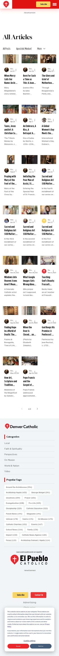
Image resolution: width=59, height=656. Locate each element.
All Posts (6, 48)
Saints (28, 519)
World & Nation (11, 466)
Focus (12, 540)
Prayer (31, 497)
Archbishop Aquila (17, 492)
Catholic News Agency (35, 534)
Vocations (14, 497)
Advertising (29, 602)
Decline (40, 646)
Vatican (13, 519)
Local (7, 443)
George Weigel (41, 492)
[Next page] (37, 408)
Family (33, 529)
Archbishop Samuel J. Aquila (36, 540)
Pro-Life (36, 503)
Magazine (35, 513)
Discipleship (14, 508)
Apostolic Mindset (24, 48)
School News (15, 529)
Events (37, 524)
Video (7, 471)
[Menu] (54, 4)
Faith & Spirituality (13, 449)
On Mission (9, 460)
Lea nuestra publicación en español (29, 552)
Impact (12, 534)
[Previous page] (21, 408)
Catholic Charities (17, 524)
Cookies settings (30, 641)
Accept (18, 646)
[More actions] (17, 69)
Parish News (15, 513)
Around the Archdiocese (20, 487)
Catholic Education (38, 508)
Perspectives (10, 454)
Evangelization (16, 503)
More (39, 48)
